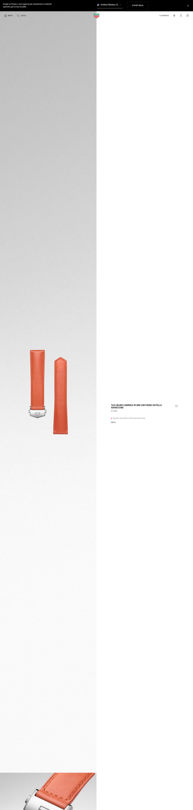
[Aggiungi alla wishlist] (176, 406)
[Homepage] (96, 15)
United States (108, 5)
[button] (181, 15)
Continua (140, 5)
